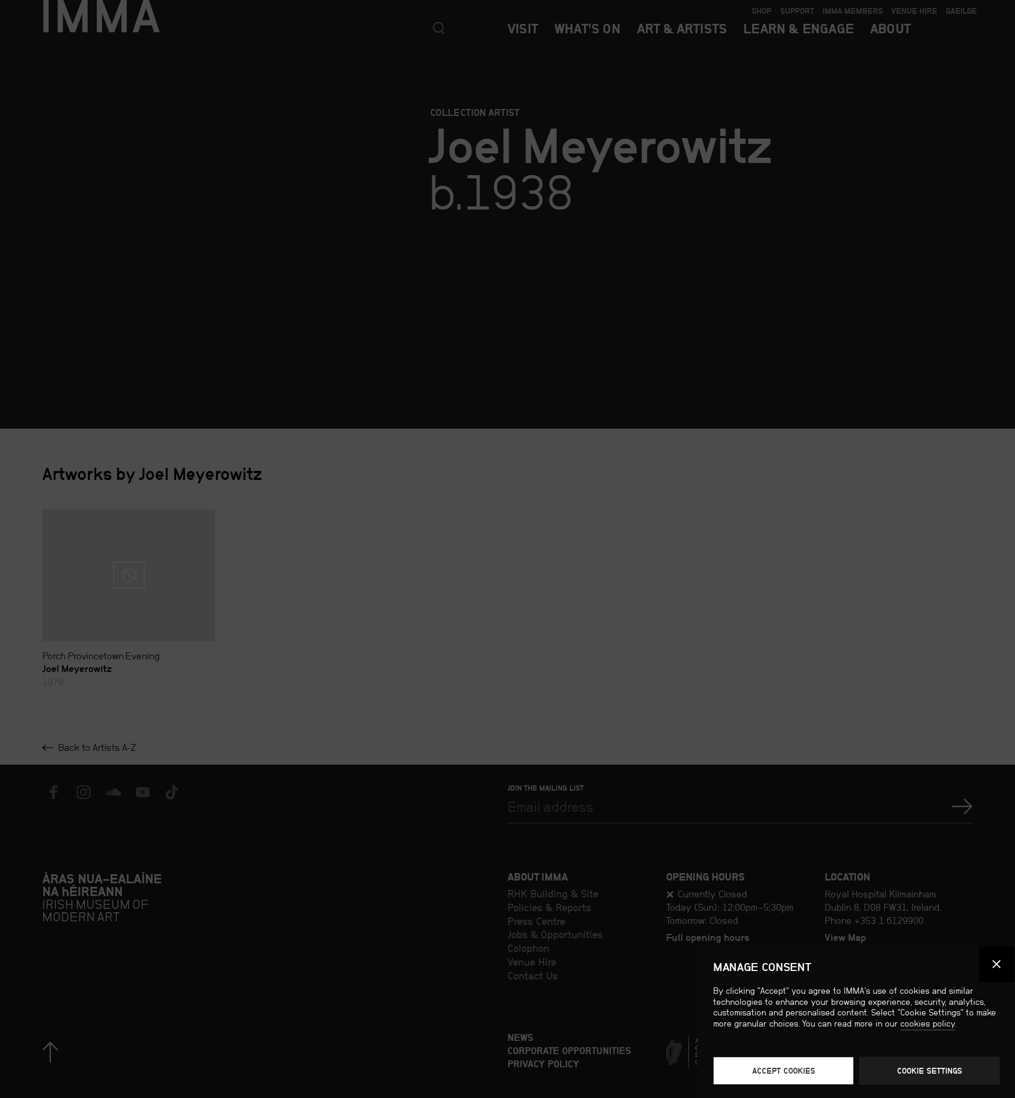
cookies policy (927, 1024)
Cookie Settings (929, 1070)
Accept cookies (783, 1070)
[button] (997, 965)
